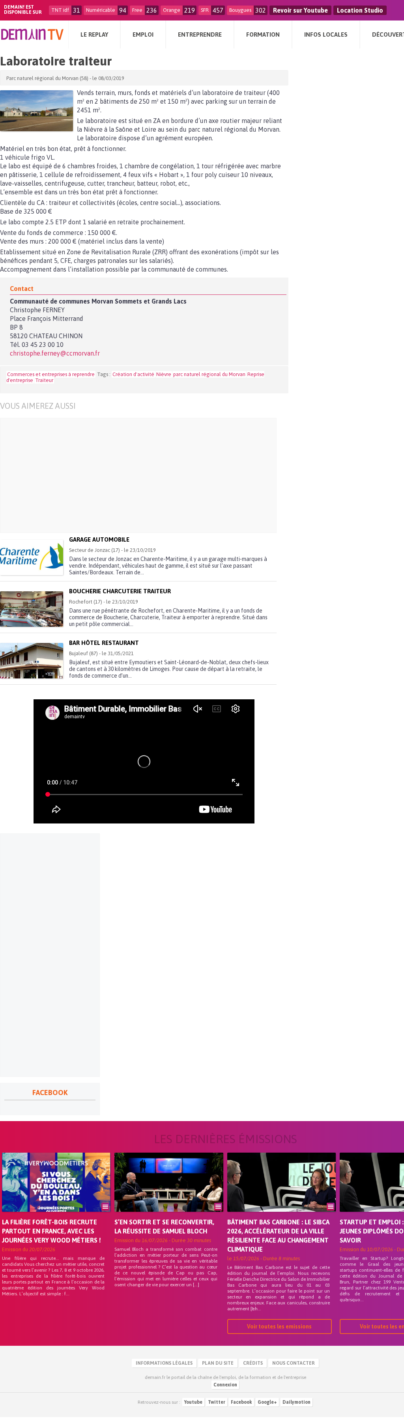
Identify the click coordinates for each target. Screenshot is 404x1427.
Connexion (225, 1385)
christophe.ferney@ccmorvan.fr (55, 353)
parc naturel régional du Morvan (209, 374)
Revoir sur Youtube (300, 10)
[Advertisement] (150, 475)
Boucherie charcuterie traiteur (120, 591)
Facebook (241, 1402)
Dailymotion (296, 1402)
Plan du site (218, 1363)
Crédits (253, 1363)
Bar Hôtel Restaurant (104, 642)
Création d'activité (133, 374)
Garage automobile (99, 539)
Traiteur (44, 380)
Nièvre (163, 374)
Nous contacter (293, 1363)
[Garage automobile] (31, 557)
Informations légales (164, 1363)
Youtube (193, 1402)
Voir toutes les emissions (279, 1326)
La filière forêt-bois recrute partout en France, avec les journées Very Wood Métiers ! (51, 1231)
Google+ (267, 1402)
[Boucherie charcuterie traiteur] (31, 609)
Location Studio (360, 10)
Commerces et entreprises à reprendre (51, 374)
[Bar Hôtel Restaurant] (31, 660)
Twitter (216, 1402)
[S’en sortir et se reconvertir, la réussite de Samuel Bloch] (168, 1193)
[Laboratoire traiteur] (36, 110)
